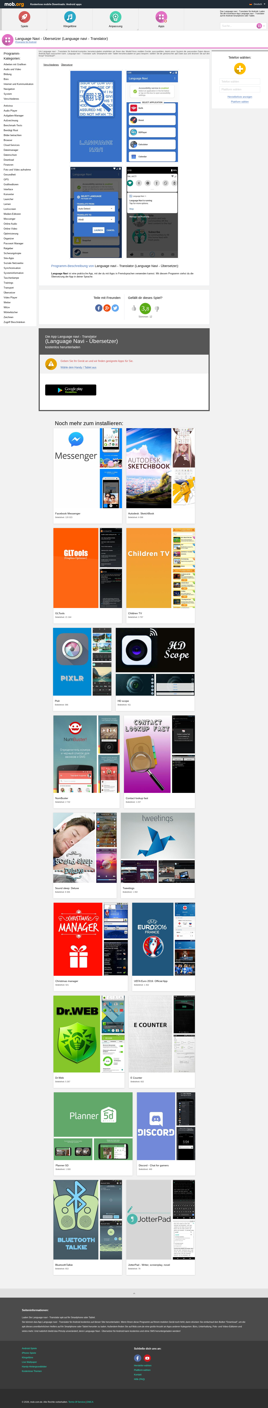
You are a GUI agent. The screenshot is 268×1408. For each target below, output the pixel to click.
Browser (8, 140)
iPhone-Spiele (29, 1353)
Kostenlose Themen (32, 1371)
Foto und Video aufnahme (17, 169)
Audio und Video (12, 69)
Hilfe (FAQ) (139, 1379)
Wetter (7, 302)
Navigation (9, 89)
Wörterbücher (11, 312)
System (8, 94)
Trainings (8, 282)
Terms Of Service (76, 1402)
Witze (7, 307)
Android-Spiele (29, 1348)
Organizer (9, 238)
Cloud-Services (12, 145)
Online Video (10, 228)
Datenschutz (10, 155)
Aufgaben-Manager (14, 115)
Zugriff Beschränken (14, 322)
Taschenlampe (11, 277)
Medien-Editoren (12, 214)
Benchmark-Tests (13, 125)
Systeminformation (14, 273)
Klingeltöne (27, 1357)
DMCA (90, 1402)
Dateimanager (11, 150)
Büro (6, 79)
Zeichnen (8, 317)
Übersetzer (9, 292)
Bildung (7, 74)
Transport (9, 287)
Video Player (10, 297)
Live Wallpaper (29, 1362)
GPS (6, 179)
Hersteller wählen (143, 1365)
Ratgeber (8, 248)
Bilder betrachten (13, 135)
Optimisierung (11, 233)
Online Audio (10, 223)
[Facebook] (138, 1361)
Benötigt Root (11, 130)
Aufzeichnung (11, 120)
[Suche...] (260, 26)
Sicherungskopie (12, 253)
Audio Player (10, 110)
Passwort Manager (13, 243)
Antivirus (8, 105)
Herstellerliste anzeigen (240, 96)
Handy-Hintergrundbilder (34, 1366)
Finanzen (8, 164)
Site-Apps (9, 258)
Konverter (9, 194)
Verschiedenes (11, 98)
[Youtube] (148, 1361)
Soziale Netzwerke (13, 263)
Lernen (7, 204)
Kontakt (137, 1374)
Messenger (9, 218)
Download (9, 159)
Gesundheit (10, 174)
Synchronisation (12, 268)
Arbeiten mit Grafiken (15, 64)
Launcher (8, 199)
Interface (8, 189)
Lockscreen (10, 209)
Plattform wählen (240, 101)
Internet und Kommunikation (18, 84)
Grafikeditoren (11, 184)
